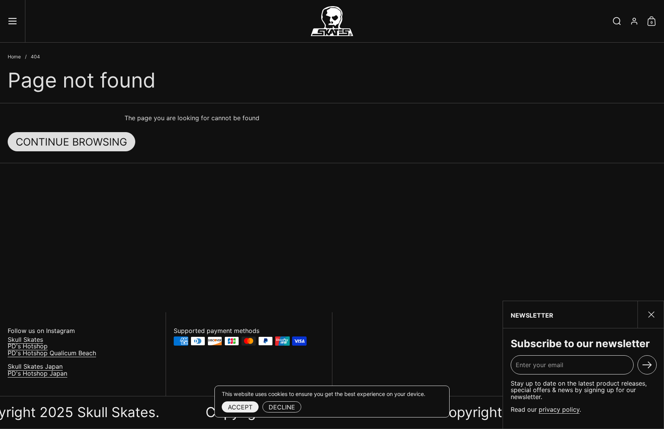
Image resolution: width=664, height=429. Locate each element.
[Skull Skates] (332, 21)
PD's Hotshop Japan (37, 373)
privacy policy (559, 409)
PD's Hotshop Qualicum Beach (52, 353)
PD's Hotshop (28, 346)
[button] (617, 21)
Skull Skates (25, 339)
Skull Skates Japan (35, 366)
